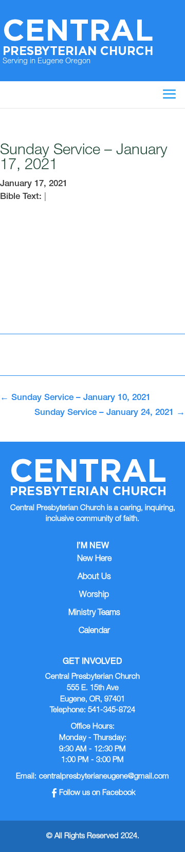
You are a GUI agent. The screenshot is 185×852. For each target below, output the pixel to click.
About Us (94, 577)
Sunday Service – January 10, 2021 (75, 398)
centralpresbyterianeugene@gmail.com (104, 777)
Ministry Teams (94, 613)
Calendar (94, 631)
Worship (94, 595)
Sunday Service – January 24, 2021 (109, 413)
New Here (94, 559)
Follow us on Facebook (97, 793)
